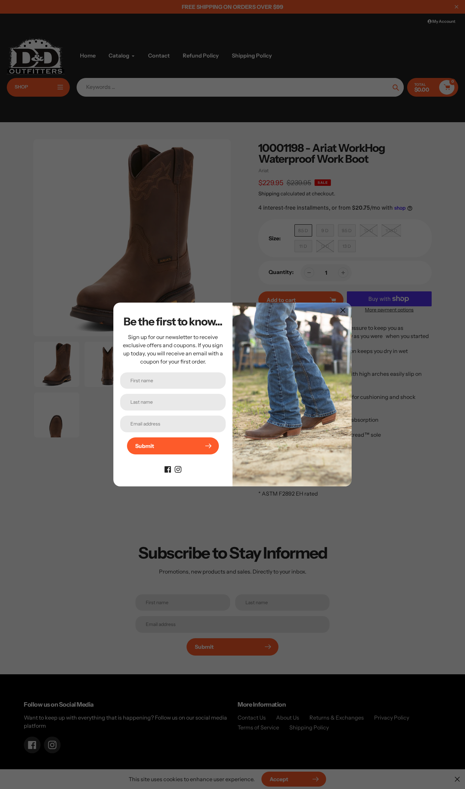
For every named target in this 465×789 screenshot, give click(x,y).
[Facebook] (167, 468)
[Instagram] (178, 468)
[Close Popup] (343, 310)
